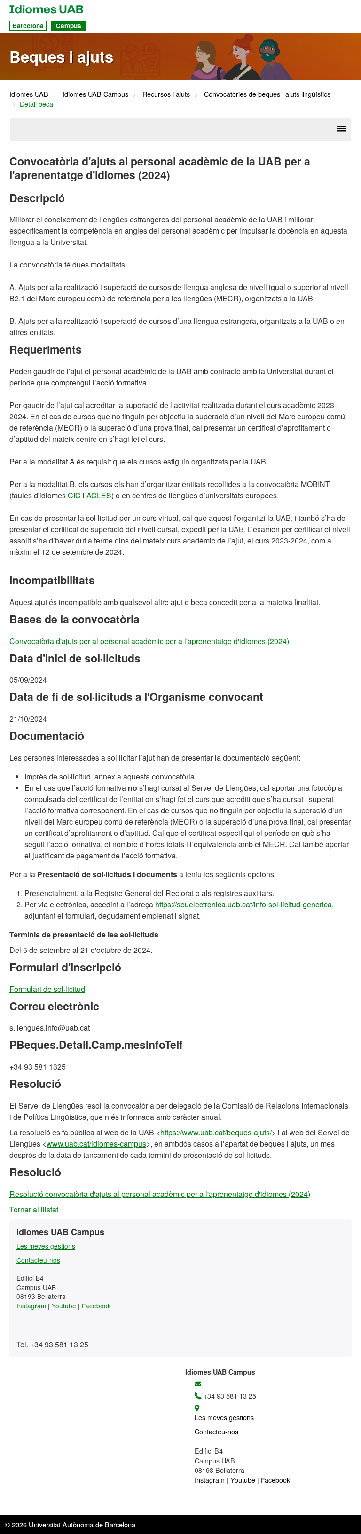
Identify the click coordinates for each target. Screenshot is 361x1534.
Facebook (96, 1305)
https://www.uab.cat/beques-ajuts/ (216, 1132)
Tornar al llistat (33, 1209)
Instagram (31, 1305)
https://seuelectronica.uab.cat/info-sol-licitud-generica (243, 904)
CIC (74, 495)
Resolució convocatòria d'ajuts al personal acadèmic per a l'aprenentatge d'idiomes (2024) (159, 1193)
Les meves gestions (45, 1246)
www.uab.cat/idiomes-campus (96, 1143)
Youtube (64, 1305)
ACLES (98, 495)
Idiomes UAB (28, 94)
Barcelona (28, 25)
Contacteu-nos (38, 1260)
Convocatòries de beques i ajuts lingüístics (267, 94)
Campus (68, 25)
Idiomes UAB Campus (95, 94)
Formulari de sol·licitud (47, 988)
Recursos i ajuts (166, 94)
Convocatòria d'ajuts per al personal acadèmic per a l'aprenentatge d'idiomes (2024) (149, 641)
